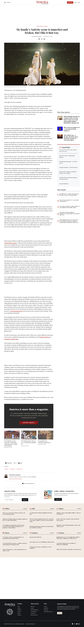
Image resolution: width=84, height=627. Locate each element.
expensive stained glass (11, 339)
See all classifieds (63, 183)
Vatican (19, 613)
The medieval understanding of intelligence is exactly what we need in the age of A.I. (70, 214)
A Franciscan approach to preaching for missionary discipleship (66, 544)
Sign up (59, 613)
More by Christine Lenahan (15, 478)
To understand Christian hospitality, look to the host (41, 513)
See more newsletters (70, 609)
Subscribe (70, 2)
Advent (6, 469)
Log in (75, 2)
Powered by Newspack (30, 623)
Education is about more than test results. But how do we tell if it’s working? (42, 527)
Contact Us (33, 613)
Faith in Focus (44, 26)
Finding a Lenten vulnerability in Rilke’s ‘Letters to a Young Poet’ (69, 513)
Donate (45, 606)
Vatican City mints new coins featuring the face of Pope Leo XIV (15, 550)
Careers (32, 608)
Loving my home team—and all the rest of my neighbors (40, 547)
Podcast (19, 615)
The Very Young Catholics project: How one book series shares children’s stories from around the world (41, 520)
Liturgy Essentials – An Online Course (68, 167)
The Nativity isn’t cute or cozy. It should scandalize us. (28, 442)
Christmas (12, 469)
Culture (19, 608)
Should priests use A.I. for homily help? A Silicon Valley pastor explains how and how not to (68, 537)
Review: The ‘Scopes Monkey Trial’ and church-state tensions (68, 519)
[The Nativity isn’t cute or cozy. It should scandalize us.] (28, 435)
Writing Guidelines (34, 609)
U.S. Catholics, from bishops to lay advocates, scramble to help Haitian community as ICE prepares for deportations (13, 526)
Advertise (46, 609)
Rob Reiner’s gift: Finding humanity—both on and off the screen (68, 525)
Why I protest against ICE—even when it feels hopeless (72, 129)
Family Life (19, 469)
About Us (33, 606)
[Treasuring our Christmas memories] (45, 435)
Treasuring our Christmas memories (44, 441)
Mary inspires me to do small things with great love (42, 542)
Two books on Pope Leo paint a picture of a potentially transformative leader (69, 207)
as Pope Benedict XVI (16, 311)
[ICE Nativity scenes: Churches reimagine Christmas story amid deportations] (12, 435)
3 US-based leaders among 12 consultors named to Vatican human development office (15, 544)
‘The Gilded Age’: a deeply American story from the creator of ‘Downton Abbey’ (71, 137)
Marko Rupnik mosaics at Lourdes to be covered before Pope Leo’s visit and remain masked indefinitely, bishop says (72, 120)
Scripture (19, 609)
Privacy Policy (34, 611)
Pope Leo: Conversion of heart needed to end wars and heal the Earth (14, 513)
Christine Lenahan (37, 36)
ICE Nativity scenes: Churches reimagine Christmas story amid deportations (10, 443)
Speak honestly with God (35, 537)
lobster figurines (45, 337)
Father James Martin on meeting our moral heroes (69, 549)
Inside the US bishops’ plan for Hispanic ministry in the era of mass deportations (15, 519)
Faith (37, 26)
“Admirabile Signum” (10, 243)
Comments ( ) (29, 483)
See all (25, 508)
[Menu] (5, 2)
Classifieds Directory (48, 611)
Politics (19, 611)
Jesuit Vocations (34, 615)
